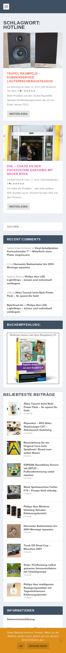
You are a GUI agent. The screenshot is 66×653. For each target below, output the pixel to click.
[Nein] (61, 640)
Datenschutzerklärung (21, 619)
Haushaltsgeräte (49, 179)
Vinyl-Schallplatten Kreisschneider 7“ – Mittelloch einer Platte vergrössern (32, 251)
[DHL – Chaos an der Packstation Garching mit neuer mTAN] (33, 143)
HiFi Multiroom (48, 87)
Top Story (11, 91)
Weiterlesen (18, 113)
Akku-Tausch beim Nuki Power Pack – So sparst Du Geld (40, 407)
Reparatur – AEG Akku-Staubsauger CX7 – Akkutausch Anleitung (38, 426)
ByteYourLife (17, 87)
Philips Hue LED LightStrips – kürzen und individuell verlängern (29, 280)
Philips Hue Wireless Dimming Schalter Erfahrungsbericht (36, 510)
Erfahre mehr (38, 646)
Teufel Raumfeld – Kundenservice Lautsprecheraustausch (30, 77)
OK (21, 646)
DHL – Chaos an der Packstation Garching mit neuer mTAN (30, 170)
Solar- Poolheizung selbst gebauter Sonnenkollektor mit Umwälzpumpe (40, 568)
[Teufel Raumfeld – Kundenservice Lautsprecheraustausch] (33, 50)
